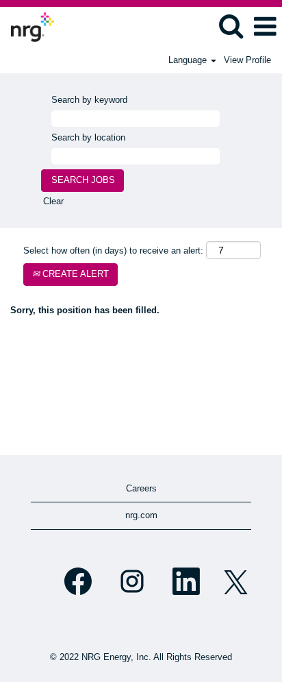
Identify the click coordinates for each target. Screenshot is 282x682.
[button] (265, 26)
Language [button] (188, 60)
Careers (141, 488)
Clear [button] (53, 201)
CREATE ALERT (74, 274)
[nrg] (27, 26)
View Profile (247, 60)
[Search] (231, 26)
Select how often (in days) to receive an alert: (113, 250)
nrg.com (141, 515)
